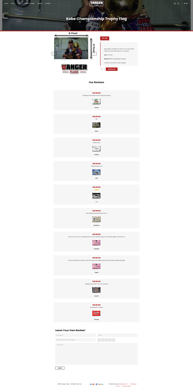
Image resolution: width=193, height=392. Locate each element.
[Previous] (54, 53)
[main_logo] (96, 3)
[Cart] (178, 3)
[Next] (94, 53)
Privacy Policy (127, 386)
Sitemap (133, 384)
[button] (21, 3)
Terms (118, 386)
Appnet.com (123, 384)
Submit (60, 368)
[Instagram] (184, 3)
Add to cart (111, 69)
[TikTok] (187, 3)
